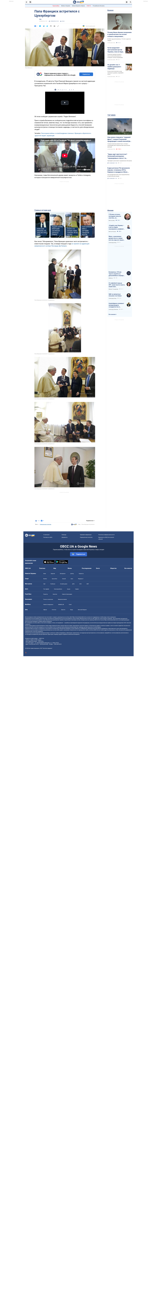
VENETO (89, 5)
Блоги (98, 568)
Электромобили (58, 589)
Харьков (53, 573)
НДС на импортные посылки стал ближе (115, 295)
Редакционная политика (45, 524)
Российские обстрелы (99, 5)
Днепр (72, 573)
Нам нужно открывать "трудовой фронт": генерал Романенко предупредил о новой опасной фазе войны (119, 139)
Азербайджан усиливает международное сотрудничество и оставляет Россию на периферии (116, 305)
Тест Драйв (46, 589)
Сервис (77, 589)
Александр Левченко (113, 309)
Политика (42, 568)
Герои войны (55, 5)
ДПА (73, 583)
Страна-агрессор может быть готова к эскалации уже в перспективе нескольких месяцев (118, 145)
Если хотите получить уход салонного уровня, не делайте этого (115, 73)
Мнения (110, 210)
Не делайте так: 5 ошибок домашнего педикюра (114, 67)
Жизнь (70, 568)
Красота (63, 609)
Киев (44, 573)
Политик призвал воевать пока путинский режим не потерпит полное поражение (115, 56)
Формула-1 (80, 578)
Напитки (55, 594)
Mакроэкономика (62, 599)
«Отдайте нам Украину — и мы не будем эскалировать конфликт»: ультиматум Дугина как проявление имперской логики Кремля (117, 227)
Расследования (86, 568)
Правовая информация (85, 534)
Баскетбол (54, 578)
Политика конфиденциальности (106, 534)
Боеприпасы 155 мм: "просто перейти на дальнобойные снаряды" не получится (116, 273)
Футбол (45, 578)
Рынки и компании (48, 599)
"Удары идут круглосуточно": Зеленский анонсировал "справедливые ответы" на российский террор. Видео (117, 156)
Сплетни (54, 609)
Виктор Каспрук (112, 231)
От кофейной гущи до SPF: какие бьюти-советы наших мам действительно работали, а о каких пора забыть (117, 285)
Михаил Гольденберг (113, 289)
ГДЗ (44, 583)
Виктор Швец (112, 220)
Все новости (128, 568)
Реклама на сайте (47, 537)
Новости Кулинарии (67, 594)
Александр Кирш (113, 242)
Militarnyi (111, 278)
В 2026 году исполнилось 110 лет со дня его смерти (119, 39)
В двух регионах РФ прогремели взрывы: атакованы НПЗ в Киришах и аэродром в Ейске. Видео (118, 170)
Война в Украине (65, 5)
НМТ (88, 583)
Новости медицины (48, 604)
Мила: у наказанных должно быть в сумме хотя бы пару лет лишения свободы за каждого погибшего (117, 238)
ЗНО (80, 583)
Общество (113, 568)
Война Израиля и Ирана (78, 5)
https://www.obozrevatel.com (79, 617)
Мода (71, 609)
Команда (64, 534)
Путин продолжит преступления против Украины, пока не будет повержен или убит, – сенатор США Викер (115, 50)
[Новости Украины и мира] (74, 525)
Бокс (72, 578)
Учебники (52, 583)
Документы (64, 537)
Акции (68, 589)
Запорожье (62, 573)
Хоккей (64, 578)
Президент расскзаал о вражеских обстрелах (119, 160)
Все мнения (112, 314)
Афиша (45, 609)
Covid (70, 604)
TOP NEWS (111, 115)
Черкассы (81, 573)
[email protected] (44, 644)
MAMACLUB (61, 604)
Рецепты (45, 594)
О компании (46, 534)
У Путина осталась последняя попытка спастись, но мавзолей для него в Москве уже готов (115, 216)
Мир (40, 19)
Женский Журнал (82, 609)
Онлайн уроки (63, 583)
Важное (110, 10)
